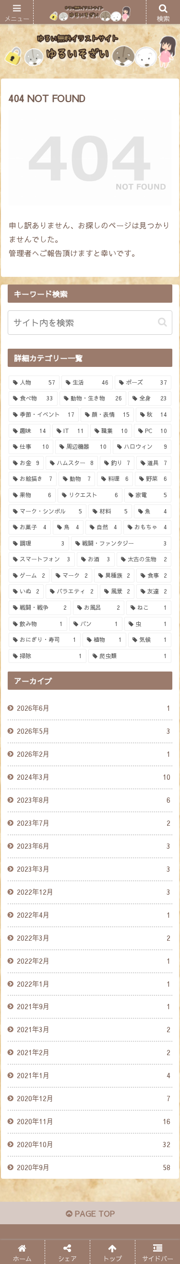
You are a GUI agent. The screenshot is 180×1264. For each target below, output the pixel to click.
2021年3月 (93, 1029)
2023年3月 (93, 869)
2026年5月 (93, 731)
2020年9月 (93, 1167)
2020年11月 (93, 1121)
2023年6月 (93, 846)
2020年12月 (93, 1098)
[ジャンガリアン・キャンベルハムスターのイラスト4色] (110, 1202)
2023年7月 (93, 823)
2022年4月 (93, 915)
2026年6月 (93, 708)
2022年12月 (93, 892)
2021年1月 (93, 1075)
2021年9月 (93, 1006)
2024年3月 (93, 777)
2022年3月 (93, 938)
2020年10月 (93, 1144)
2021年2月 (93, 1052)
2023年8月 (93, 800)
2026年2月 (93, 754)
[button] (162, 322)
